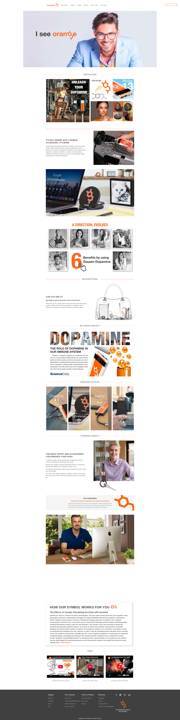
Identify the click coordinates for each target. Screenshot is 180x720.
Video (49, 706)
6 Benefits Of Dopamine (70, 703)
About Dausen (68, 698)
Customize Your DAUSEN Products (106, 706)
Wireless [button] (86, 5)
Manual (49, 703)
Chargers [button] (72, 5)
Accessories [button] (103, 5)
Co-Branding (101, 698)
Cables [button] (79, 5)
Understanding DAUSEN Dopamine (72, 701)
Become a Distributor (69, 706)
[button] (2, 40)
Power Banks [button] (64, 5)
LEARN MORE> (65, 642)
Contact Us (50, 698)
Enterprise (100, 701)
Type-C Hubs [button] (94, 5)
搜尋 (175, 4)
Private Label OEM (102, 703)
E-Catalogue (51, 701)
